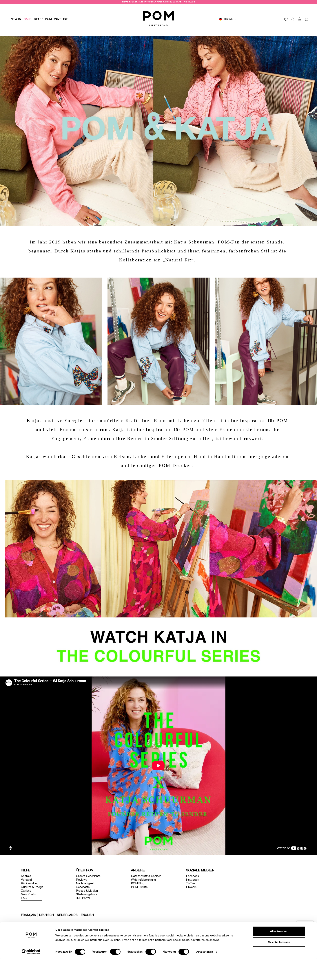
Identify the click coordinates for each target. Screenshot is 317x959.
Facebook (192, 876)
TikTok (190, 883)
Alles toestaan (279, 931)
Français (28, 915)
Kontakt (26, 876)
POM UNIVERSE (56, 19)
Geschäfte (83, 887)
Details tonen (204, 951)
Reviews (81, 880)
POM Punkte (139, 887)
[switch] (115, 952)
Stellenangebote (86, 894)
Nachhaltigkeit (85, 883)
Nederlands (67, 915)
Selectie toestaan (279, 942)
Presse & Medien (87, 891)
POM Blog (137, 883)
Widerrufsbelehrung (143, 880)
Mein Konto (28, 894)
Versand (26, 880)
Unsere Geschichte (88, 876)
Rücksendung (29, 883)
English (87, 915)
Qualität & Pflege (32, 887)
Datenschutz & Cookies (146, 876)
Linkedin (191, 887)
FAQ (24, 898)
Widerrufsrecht (31, 903)
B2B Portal (83, 898)
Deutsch (46, 915)
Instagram (192, 880)
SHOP (38, 19)
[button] (38, 19)
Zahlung (26, 891)
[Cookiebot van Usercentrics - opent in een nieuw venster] (31, 952)
